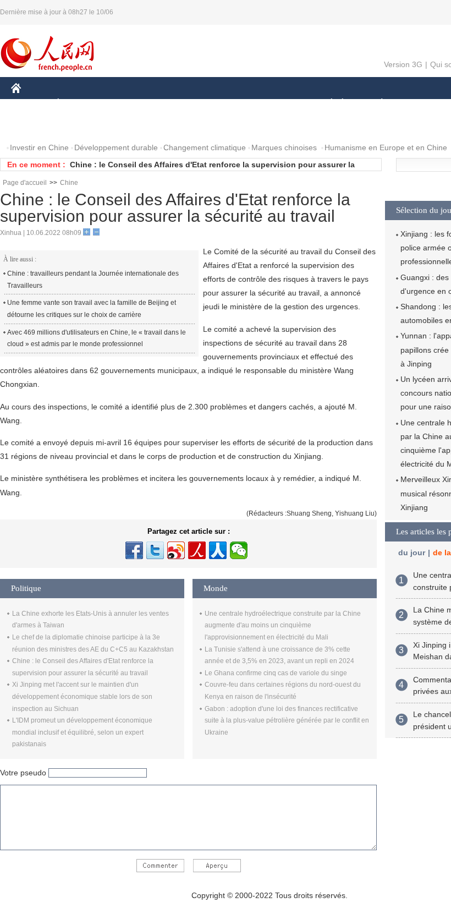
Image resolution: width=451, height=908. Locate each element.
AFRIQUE (176, 103)
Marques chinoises (284, 147)
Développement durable (116, 147)
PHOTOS (82, 125)
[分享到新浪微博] (176, 550)
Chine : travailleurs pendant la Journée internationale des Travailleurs (93, 279)
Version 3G (403, 64)
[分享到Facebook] (134, 550)
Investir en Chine (39, 147)
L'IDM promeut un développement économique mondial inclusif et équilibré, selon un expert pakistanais (82, 732)
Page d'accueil (25, 183)
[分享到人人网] (218, 550)
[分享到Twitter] (155, 550)
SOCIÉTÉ (326, 103)
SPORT (421, 103)
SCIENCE (226, 103)
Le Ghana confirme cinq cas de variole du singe (276, 673)
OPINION (34, 125)
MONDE (129, 103)
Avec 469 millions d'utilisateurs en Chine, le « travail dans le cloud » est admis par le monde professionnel (96, 338)
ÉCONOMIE (78, 103)
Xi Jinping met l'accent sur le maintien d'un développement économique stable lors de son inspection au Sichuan (82, 696)
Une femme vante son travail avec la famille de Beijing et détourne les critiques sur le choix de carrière (91, 309)
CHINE (30, 103)
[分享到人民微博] (197, 550)
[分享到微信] (239, 550)
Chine (69, 183)
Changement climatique (204, 147)
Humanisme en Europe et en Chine (385, 147)
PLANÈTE (376, 103)
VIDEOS (127, 125)
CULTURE (276, 103)
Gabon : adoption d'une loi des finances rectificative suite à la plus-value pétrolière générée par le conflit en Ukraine (287, 720)
